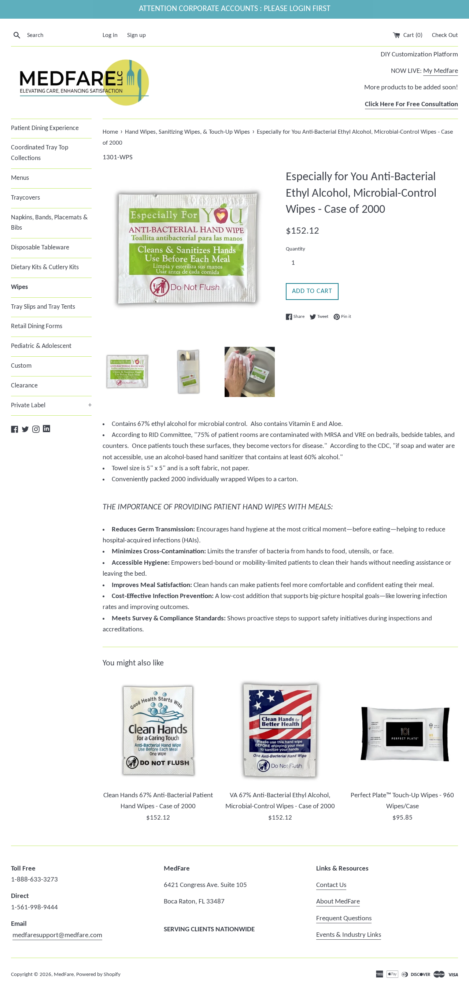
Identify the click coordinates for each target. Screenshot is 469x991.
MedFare (64, 974)
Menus (20, 178)
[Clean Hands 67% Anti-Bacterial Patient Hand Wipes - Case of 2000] (158, 731)
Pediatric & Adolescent (41, 346)
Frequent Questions (344, 918)
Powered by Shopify (98, 974)
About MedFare (338, 901)
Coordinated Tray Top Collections (39, 153)
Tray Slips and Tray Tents (43, 307)
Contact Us (331, 885)
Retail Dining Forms (36, 326)
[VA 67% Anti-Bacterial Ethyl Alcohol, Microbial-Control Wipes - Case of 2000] (280, 731)
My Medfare (440, 71)
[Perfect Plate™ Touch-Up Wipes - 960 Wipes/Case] (402, 731)
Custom (21, 366)
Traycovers (25, 197)
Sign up (136, 35)
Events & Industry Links (348, 935)
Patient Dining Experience (45, 128)
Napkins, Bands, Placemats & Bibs (49, 223)
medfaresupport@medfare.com (57, 935)
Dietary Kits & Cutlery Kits (45, 267)
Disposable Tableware (40, 247)
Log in (110, 35)
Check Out (445, 35)
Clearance (24, 385)
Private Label (51, 405)
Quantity (295, 249)
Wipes (19, 287)
